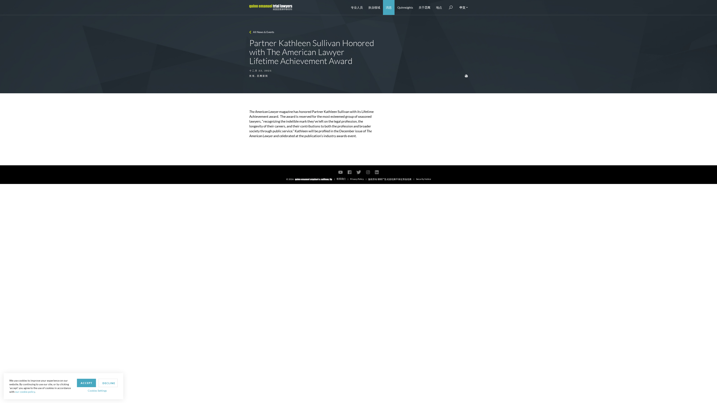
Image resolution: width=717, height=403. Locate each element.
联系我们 (341, 178)
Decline (109, 383)
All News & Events (263, 32)
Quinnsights (405, 7)
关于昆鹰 (425, 7)
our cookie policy (25, 391)
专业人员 (357, 7)
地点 (439, 7)
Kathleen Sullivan (336, 112)
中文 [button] (462, 7)
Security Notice (423, 179)
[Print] (466, 75)
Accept (86, 383)
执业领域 (374, 7)
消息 (389, 7)
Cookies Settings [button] (97, 390)
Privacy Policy (357, 179)
